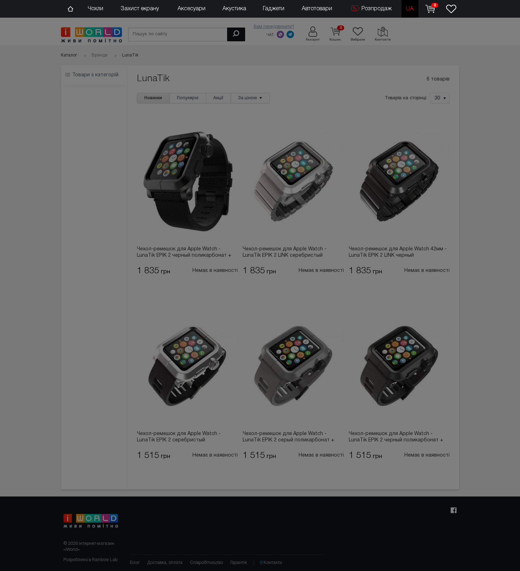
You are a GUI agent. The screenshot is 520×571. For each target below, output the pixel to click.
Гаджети (273, 8)
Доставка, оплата (165, 563)
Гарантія (238, 563)
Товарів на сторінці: (406, 98)
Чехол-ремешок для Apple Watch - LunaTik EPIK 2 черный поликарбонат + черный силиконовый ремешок (396, 438)
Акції (218, 98)
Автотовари (317, 8)
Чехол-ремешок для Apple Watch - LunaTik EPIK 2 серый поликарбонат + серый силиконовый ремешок (288, 438)
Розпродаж (376, 8)
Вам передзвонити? (274, 27)
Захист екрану (140, 8)
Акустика (234, 8)
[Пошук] (236, 34)
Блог (135, 563)
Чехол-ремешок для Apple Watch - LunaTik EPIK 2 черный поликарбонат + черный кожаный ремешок (184, 253)
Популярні (187, 98)
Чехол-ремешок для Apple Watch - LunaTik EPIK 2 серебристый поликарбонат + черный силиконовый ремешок (183, 438)
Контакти (273, 563)
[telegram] (290, 34)
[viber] (280, 34)
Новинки (153, 98)
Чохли (95, 8)
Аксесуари (192, 8)
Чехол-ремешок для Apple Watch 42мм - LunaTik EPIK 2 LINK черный (398, 252)
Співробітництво (206, 563)
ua (410, 8)
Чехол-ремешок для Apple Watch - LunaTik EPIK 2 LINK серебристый (285, 252)
